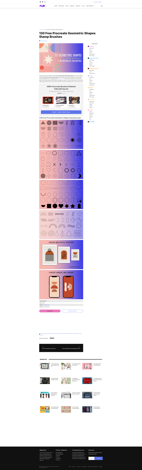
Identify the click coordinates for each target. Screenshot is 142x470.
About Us (74, 466)
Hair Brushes (71, 105)
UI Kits (83, 5)
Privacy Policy (84, 466)
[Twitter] (42, 1)
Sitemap (100, 466)
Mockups (78, 5)
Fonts (67, 5)
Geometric (46, 333)
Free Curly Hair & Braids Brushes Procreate (54, 394)
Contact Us (79, 466)
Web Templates (89, 5)
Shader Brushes (46, 105)
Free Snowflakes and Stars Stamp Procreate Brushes (97, 379)
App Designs (61, 5)
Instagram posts (61, 78)
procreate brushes (58, 333)
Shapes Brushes (76, 333)
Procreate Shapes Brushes (67, 333)
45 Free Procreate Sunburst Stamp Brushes (96, 394)
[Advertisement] (71, 19)
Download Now (50, 310)
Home (55, 5)
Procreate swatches (60, 105)
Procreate (43, 29)
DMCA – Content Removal (93, 466)
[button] (50, 338)
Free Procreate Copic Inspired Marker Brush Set (55, 365)
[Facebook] (40, 1)
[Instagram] (44, 1)
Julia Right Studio (46, 304)
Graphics (72, 5)
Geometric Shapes (51, 333)
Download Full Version (72, 310)
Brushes (41, 40)
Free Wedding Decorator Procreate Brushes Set (76, 379)
